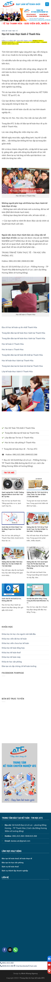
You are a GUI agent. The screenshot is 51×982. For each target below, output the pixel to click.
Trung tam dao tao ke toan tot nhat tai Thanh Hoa (22, 366)
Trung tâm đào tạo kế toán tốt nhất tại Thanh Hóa (22, 355)
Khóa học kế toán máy (11, 657)
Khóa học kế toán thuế (11, 653)
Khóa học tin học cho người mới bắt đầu (19, 634)
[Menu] (47, 4)
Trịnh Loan (27, 40)
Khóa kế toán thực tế (9, 31)
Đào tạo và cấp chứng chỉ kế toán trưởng (19, 666)
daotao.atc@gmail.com (20, 841)
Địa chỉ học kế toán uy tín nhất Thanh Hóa (19, 327)
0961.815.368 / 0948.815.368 (24, 836)
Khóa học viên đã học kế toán (14, 639)
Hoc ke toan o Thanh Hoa (12, 350)
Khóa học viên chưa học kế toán (15, 643)
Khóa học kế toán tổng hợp (13, 648)
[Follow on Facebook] (4, 949)
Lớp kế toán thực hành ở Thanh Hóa (17, 372)
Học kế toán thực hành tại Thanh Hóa (17, 361)
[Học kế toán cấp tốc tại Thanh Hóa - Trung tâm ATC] (21, 4)
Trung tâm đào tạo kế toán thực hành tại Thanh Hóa (23, 333)
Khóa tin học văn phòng (12, 662)
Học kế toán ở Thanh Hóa (13, 344)
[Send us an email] (9, 949)
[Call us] (15, 949)
